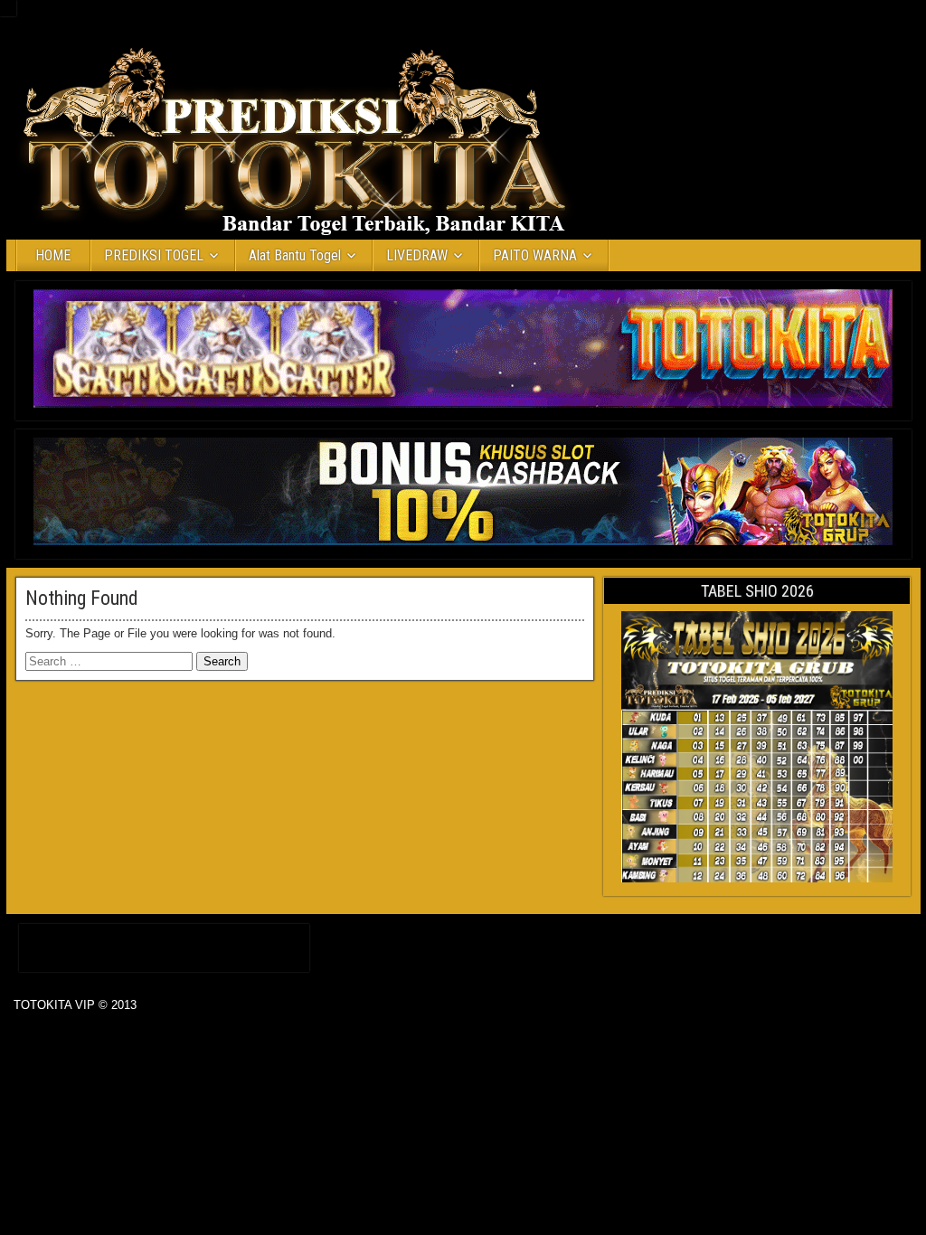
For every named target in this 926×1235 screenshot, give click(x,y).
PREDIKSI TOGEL (153, 255)
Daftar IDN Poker (164, 944)
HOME (53, 255)
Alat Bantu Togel (295, 255)
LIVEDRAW (417, 255)
